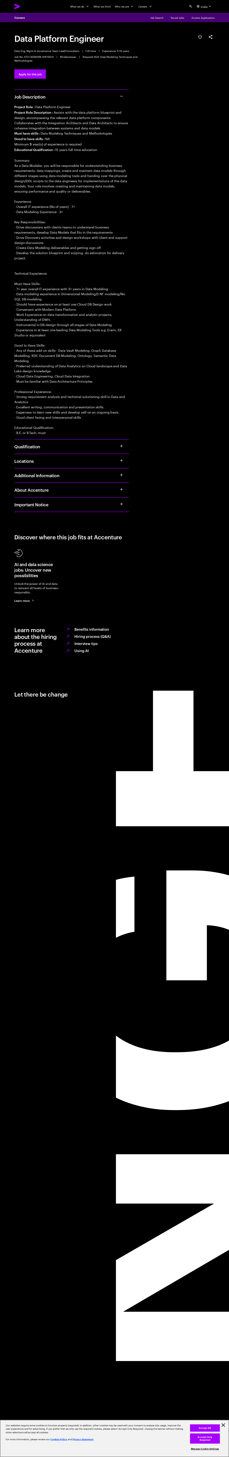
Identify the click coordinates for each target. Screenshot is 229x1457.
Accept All (205, 1428)
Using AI (81, 650)
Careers (19, 17)
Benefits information (91, 629)
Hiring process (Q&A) (92, 636)
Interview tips (86, 643)
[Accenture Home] (25, 6)
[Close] (223, 1425)
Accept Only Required (205, 1438)
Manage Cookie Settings (205, 1449)
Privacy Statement (82, 1439)
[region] (114, 1438)
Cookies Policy (58, 1439)
